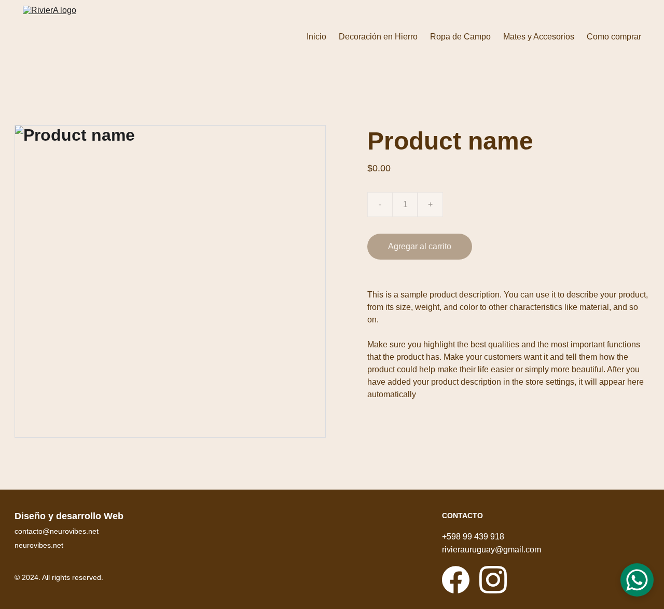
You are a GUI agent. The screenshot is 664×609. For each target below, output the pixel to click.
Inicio (316, 36)
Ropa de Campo (460, 36)
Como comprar (614, 36)
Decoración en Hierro (378, 36)
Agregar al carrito (419, 246)
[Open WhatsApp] (637, 580)
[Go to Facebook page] (455, 579)
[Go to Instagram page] (493, 579)
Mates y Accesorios (538, 36)
